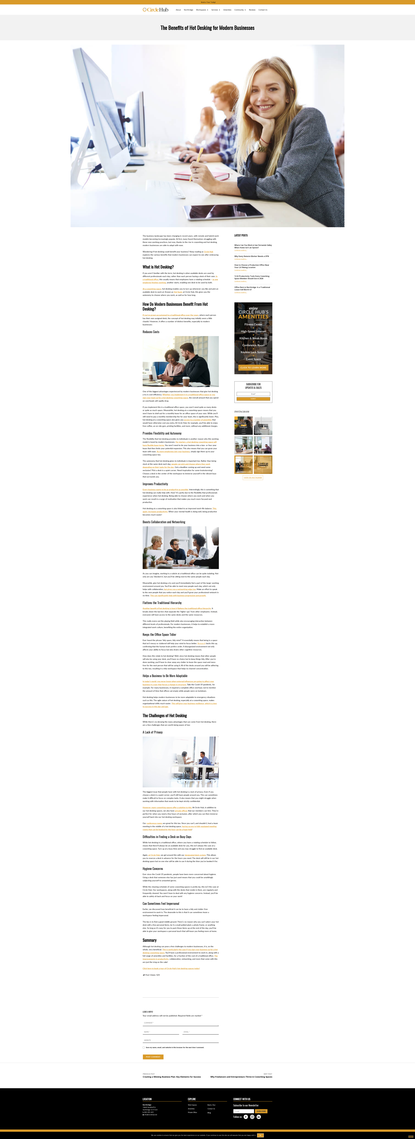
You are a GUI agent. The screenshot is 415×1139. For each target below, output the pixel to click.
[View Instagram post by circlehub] (251, 433)
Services (214, 10)
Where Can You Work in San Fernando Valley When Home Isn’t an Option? (253, 246)
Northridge (188, 10)
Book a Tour (211, 1105)
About (178, 10)
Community (239, 10)
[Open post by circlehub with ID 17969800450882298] (263, 464)
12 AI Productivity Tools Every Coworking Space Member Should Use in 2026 (251, 277)
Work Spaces (192, 1105)
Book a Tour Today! (208, 2)
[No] (410, 1137)
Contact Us (263, 10)
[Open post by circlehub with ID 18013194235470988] (263, 425)
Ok (260, 1135)
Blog (209, 1113)
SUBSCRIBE (261, 1111)
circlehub (243, 418)
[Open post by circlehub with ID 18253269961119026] (243, 464)
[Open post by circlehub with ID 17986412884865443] (243, 425)
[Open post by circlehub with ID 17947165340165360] (243, 445)
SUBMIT (253, 399)
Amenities (227, 10)
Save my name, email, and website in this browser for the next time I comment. (175, 1047)
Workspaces (201, 10)
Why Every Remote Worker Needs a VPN (251, 256)
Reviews (252, 10)
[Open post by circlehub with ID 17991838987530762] (263, 445)
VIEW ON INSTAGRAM (253, 477)
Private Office (192, 1112)
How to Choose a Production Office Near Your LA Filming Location (251, 266)
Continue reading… (240, 250)
